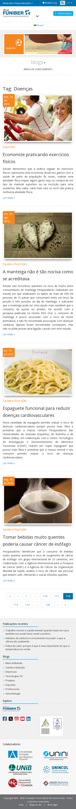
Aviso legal (52, 804)
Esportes (9, 147)
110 (45, 596)
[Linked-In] (28, 719)
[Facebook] (5, 719)
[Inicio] (16, 12)
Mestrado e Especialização (17, 3)
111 (56, 596)
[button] (69, 3)
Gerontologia (13, 693)
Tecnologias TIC (14, 676)
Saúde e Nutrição (15, 264)
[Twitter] (11, 719)
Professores (13, 689)
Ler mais (8, 197)
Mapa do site (35, 804)
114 (27, 604)
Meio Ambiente (14, 663)
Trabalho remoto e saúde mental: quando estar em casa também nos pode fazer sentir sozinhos (37, 632)
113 (16, 604)
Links (21, 804)
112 (68, 596)
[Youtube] (22, 719)
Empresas (11, 671)
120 (48, 604)
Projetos (10, 680)
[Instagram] (17, 719)
